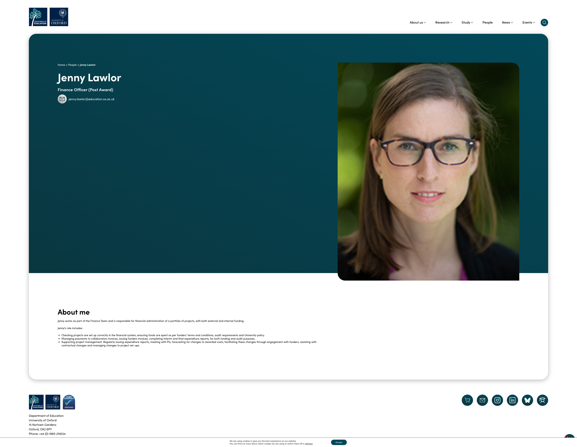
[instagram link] (497, 400)
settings (309, 443)
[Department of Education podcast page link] (542, 400)
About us (416, 22)
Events (527, 22)
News (506, 22)
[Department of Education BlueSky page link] (527, 400)
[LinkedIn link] (512, 400)
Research (442, 22)
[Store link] (467, 402)
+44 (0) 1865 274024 (52, 434)
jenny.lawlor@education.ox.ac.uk (91, 99)
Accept (339, 442)
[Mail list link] (482, 402)
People (487, 22)
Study (466, 22)
